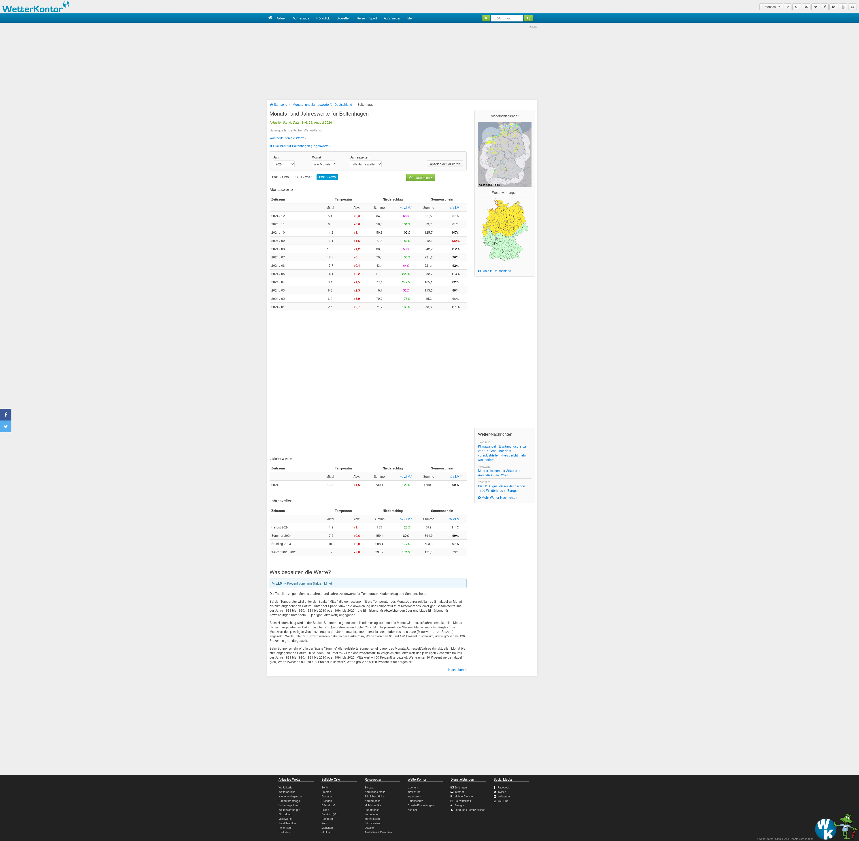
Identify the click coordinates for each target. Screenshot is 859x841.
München (327, 827)
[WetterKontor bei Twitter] (815, 6)
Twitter (502, 792)
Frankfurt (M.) (329, 814)
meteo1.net (414, 792)
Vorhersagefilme (288, 805)
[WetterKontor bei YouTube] (843, 6)
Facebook (504, 787)
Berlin (325, 787)
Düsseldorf (328, 805)
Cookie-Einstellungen (421, 805)
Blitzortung (285, 814)
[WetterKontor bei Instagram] (833, 6)
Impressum (414, 796)
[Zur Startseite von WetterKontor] (270, 18)
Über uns (413, 787)
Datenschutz (771, 6)
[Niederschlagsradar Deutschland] (504, 154)
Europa (369, 787)
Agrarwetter (392, 18)
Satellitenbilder (288, 823)
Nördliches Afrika (375, 792)
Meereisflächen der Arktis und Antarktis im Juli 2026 (499, 472)
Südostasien (372, 823)
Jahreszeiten (360, 157)
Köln (324, 823)
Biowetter (343, 18)
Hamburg (327, 818)
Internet (459, 792)
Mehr (411, 18)
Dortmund (327, 796)
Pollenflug (285, 827)
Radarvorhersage (289, 801)
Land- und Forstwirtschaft (470, 809)
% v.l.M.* (406, 207)
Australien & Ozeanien (378, 832)
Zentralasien (372, 818)
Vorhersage (301, 18)
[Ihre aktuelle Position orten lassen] (486, 18)
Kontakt (412, 809)
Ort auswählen (420, 177)
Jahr (276, 157)
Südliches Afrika (374, 796)
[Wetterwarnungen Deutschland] (505, 229)
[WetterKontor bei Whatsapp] (852, 6)
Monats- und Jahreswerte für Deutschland (322, 104)
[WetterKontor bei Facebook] (825, 6)
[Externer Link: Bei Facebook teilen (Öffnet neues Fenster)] (5, 414)
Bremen (326, 792)
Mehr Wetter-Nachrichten (499, 497)
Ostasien (370, 827)
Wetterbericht (287, 792)
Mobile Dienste (464, 796)
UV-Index (284, 832)
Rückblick (323, 18)
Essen (325, 809)
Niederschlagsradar (291, 796)
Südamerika (372, 809)
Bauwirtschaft (463, 801)
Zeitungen (461, 787)
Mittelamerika (373, 805)
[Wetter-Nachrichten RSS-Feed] (806, 6)
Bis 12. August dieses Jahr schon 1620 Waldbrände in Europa (501, 488)
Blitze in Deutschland (496, 270)
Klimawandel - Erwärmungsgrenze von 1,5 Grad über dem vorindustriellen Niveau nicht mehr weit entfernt (502, 453)
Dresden (326, 801)
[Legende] (787, 6)
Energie (459, 805)
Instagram (504, 796)
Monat (316, 157)
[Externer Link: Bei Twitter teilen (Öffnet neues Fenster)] (5, 426)
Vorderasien (372, 814)
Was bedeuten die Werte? (288, 138)
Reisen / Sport (367, 18)
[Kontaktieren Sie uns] (796, 6)
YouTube (503, 801)
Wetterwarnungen (289, 809)
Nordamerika (373, 801)
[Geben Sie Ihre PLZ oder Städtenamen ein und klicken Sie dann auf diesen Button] (528, 18)
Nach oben (456, 669)
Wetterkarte (285, 787)
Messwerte (285, 818)
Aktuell (281, 18)
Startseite (280, 104)
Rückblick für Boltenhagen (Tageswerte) (301, 146)
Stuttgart (326, 832)
